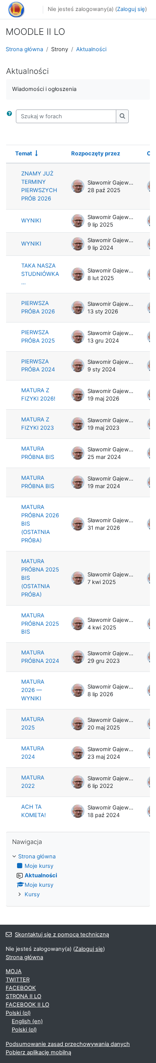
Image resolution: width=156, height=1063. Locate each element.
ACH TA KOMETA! (33, 811)
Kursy (32, 894)
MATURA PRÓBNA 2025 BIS (40, 624)
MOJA (14, 971)
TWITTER (18, 979)
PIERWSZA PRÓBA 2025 (38, 336)
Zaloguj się (131, 9)
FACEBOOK (21, 988)
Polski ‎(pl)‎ (18, 1013)
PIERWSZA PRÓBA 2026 (38, 307)
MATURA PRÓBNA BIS (37, 452)
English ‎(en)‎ (27, 1021)
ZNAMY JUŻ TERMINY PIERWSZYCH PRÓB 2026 (39, 186)
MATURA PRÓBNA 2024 (40, 656)
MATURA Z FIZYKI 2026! (38, 394)
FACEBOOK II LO (27, 1004)
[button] (11, 116)
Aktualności (91, 49)
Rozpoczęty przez (95, 153)
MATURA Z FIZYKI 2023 (37, 423)
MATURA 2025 (32, 723)
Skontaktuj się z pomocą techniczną (62, 934)
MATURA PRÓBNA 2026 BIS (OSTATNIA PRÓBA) (40, 524)
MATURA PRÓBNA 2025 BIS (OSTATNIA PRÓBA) (40, 578)
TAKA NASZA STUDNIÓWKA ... (40, 274)
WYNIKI (31, 220)
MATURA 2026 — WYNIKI (32, 690)
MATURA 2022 (32, 781)
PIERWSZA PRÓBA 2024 (38, 365)
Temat (23, 153)
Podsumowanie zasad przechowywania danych (68, 1044)
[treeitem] (78, 876)
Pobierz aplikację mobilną (38, 1052)
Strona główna (24, 49)
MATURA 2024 (32, 752)
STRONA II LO (23, 996)
